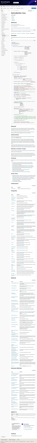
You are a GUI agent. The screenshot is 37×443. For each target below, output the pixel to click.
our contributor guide (15, 429)
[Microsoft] (1, 6)
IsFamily (12, 222)
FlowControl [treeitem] (2, 27)
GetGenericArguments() (14, 315)
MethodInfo (27, 33)
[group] (23, 83)
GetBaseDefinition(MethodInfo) (15, 373)
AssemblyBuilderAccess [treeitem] (4, 17)
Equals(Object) (13, 305)
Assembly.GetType (14, 180)
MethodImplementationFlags (13, 265)
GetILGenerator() (13, 320)
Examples (13, 17)
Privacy (16, 441)
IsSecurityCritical (13, 246)
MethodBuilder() (13, 188)
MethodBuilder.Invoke (15, 178)
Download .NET (34, 8)
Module (12, 267)
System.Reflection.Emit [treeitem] (4, 14)
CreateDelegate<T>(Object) (14, 290)
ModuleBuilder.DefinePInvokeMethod (29, 144)
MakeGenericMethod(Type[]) (14, 340)
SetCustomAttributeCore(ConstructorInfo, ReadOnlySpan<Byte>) (14, 350)
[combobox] (5, 11)
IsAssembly (12, 210)
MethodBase (23, 33)
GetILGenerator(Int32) (14, 322)
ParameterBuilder (23, 154)
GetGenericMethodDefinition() (15, 317)
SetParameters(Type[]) (14, 356)
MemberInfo (19, 33)
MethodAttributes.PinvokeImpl (20, 146)
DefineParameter (14, 153)
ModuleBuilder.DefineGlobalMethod (27, 136)
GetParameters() (13, 332)
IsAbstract (12, 208)
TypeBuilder (18, 130)
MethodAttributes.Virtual (26, 165)
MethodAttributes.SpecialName (16, 170)
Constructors (13, 19)
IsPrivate (12, 242)
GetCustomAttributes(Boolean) (15, 308)
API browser (16, 10)
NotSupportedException (25, 177)
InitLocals (12, 204)
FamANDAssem (22, 226)
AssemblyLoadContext (29, 215)
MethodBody (31, 326)
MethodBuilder (22, 37)
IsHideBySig (12, 239)
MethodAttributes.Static (26, 162)
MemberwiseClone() (13, 342)
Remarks (13, 18)
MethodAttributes (14, 168)
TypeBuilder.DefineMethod (29, 150)
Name (12, 268)
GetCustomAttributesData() (14, 311)
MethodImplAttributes (21, 264)
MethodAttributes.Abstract (27, 166)
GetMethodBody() (13, 326)
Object (15, 33)
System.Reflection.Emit (17, 24)
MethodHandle (13, 262)
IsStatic (12, 254)
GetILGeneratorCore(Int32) (14, 324)
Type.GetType (28, 179)
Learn (12, 10)
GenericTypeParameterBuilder (23, 294)
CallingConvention (13, 197)
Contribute (13, 441)
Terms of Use (27, 441)
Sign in (35, 6)
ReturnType (12, 273)
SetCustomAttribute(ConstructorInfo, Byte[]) (14, 345)
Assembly (24, 211)
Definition (13, 16)
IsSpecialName (13, 252)
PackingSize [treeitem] (2, 47)
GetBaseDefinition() (13, 306)
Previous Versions (7, 441)
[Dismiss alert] (35, 1)
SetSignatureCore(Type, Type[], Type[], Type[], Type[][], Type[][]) (15, 363)
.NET (14, 10)
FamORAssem (25, 230)
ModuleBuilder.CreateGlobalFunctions (16, 140)
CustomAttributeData (26, 311)
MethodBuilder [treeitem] (4, 35)
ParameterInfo (20, 271)
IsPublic (12, 244)
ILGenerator (31, 324)
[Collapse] (9, 10)
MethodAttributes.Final (15, 164)
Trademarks (31, 441)
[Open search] (33, 6)
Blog (10, 441)
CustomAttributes (13, 200)
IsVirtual (12, 256)
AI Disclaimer (2, 441)
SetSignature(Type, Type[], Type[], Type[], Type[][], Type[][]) (15, 360)
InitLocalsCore (13, 206)
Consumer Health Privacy (22, 441)
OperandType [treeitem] (3, 46)
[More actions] (35, 10)
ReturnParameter (13, 271)
